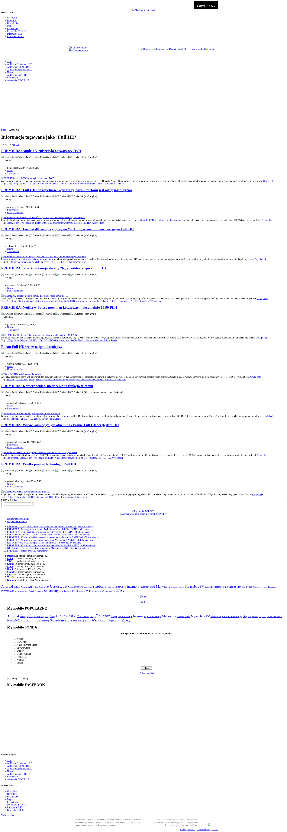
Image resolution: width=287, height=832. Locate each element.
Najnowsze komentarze (18, 519)
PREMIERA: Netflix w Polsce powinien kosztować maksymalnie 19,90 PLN (59, 307)
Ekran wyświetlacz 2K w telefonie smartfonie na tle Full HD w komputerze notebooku (59, 301)
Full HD (91, 183)
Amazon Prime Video (27, 645)
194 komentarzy (86, 529)
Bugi (36, 587)
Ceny (16, 340)
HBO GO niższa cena (58, 340)
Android (7, 586)
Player (20, 662)
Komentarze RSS (15, 36)
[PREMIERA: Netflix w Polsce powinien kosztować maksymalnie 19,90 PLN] (39, 335)
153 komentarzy (73, 542)
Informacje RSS (14, 34)
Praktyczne (12, 77)
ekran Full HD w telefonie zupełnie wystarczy (162, 220)
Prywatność (12, 28)
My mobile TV (194, 586)
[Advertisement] (143, 108)
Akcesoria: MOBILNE (18, 80)
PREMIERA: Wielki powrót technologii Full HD (38, 464)
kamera (67, 416)
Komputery (124, 301)
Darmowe (77, 586)
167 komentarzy (82, 534)
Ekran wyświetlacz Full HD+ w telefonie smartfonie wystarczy (43, 223)
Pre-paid (264, 587)
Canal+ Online (24, 653)
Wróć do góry (7, 815)
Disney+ (21, 650)
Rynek (31, 591)
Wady (89, 591)
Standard (72, 262)
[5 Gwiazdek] (62, 157)
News (10, 72)
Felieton (82, 183)
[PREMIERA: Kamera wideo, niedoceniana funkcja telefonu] (30, 413)
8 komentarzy (13, 408)
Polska (114, 340)
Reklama (18, 591)
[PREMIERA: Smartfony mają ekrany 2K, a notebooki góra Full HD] (34, 295)
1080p (10, 183)
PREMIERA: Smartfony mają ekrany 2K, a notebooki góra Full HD (53, 268)
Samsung (39, 591)
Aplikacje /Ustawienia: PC (19, 64)
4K (8, 262)
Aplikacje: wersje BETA (18, 75)
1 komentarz (13, 173)
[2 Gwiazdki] (22, 157)
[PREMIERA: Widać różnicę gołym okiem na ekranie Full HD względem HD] (39, 452)
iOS (139, 587)
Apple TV (24, 183)
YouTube (81, 262)
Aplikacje (24, 587)
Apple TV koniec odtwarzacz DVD (47, 183)
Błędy (41, 587)
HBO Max (22, 642)
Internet (132, 586)
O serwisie (12, 17)
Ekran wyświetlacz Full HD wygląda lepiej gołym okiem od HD (56, 458)
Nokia (206, 587)
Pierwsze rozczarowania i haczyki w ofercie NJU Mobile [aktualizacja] (40, 534)
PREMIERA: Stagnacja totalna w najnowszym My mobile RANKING (40, 532)
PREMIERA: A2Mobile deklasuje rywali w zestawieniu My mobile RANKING (45, 537)
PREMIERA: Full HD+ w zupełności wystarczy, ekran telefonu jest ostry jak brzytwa (66, 190)
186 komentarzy (82, 532)
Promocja (272, 587)
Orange (232, 586)
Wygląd (105, 591)
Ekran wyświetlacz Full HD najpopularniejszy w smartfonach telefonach (70, 379)
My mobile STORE (16, 31)
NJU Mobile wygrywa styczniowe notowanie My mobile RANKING (40, 548)
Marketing (163, 586)
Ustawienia (12, 23)
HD (30, 418)
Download (12, 20)
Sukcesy (67, 591)
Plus (243, 587)
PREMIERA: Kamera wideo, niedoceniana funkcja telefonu (47, 386)
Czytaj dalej (268, 181)
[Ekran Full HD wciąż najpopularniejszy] (21, 374)
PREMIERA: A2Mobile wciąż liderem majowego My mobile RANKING (42, 540)
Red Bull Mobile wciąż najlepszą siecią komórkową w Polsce (36, 542)
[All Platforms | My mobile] (209, 825)
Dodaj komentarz (15, 212)
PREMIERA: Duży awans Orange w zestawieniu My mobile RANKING (42, 526)
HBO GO (42, 340)
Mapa (10, 25)
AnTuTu (10, 379)
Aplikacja (17, 587)
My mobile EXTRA (51, 418)
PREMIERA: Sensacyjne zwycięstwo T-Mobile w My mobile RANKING (42, 529)
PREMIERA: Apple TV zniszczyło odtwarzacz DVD (41, 151)
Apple (31, 586)
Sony (61, 591)
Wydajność (97, 591)
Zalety (120, 591)
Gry (113, 587)
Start (9, 61)
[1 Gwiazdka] (8, 157)
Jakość (99, 183)
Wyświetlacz (98, 223)
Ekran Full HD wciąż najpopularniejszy (31, 347)
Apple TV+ (22, 656)
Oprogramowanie (218, 586)
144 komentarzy (81, 548)
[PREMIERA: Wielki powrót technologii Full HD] (25, 491)
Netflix (73, 340)
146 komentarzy (87, 545)
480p (16, 183)
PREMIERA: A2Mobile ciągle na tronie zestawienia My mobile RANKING (43, 545)
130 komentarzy (40, 550)
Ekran (9, 223)
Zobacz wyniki (146, 673)
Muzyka (181, 587)
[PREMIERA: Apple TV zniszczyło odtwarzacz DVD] (27, 178)
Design (87, 587)
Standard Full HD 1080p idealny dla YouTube (57, 497)
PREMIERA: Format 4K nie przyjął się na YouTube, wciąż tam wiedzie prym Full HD (67, 229)
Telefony (82, 591)
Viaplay (20, 659)
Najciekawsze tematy (17, 521)
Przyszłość (7, 590)
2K (8, 301)
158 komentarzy (91, 537)
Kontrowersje (148, 586)
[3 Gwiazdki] (35, 157)
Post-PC (134, 301)
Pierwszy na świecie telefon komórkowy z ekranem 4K (27, 259)
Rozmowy (24, 591)
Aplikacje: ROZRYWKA (19, 69)
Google (108, 587)
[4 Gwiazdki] (48, 157)
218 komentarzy (85, 526)
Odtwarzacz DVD (112, 183)
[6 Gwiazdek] (76, 157)
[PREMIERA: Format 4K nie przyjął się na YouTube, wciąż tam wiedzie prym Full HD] (43, 256)
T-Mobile (75, 591)
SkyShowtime (23, 648)
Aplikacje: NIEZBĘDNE (19, 67)
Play (239, 586)
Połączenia (256, 587)
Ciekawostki (71, 183)
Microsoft (174, 587)
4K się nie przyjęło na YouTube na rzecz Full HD (34, 262)
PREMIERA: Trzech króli (19, 550)
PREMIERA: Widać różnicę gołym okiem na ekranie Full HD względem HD (60, 425)
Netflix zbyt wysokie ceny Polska (94, 340)
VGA (125, 183)
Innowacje (120, 586)
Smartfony (144, 301)
